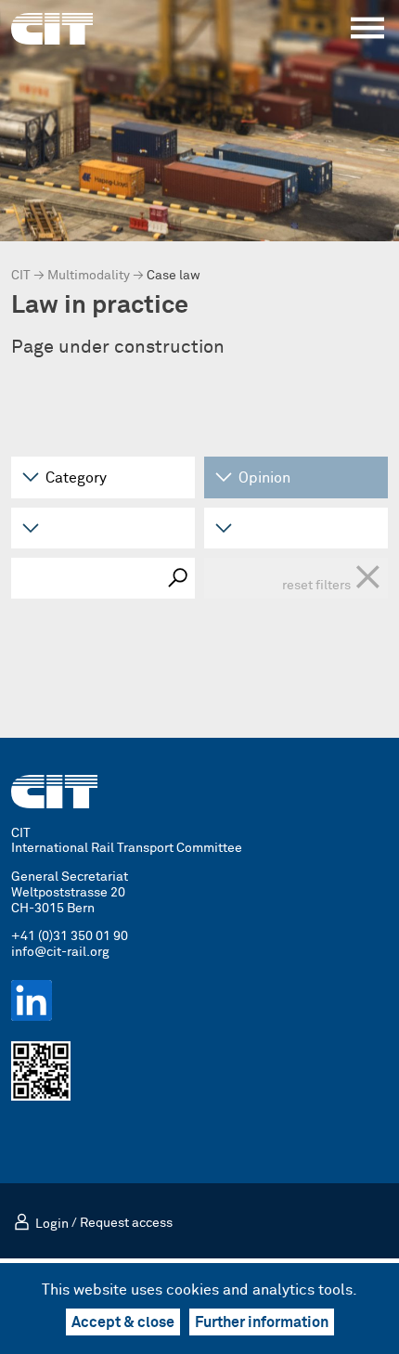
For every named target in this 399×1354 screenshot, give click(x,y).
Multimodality (88, 275)
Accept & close (122, 1322)
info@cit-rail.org (60, 952)
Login (51, 1224)
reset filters (332, 578)
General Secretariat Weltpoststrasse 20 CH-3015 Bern (69, 892)
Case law (173, 275)
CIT (21, 275)
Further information (261, 1322)
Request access (126, 1224)
